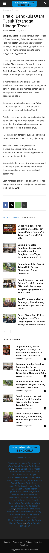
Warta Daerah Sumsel (18, 477)
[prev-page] (4, 331)
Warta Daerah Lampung (24, 480)
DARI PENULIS (28, 217)
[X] (11, 205)
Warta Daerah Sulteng (31, 511)
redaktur (12, 31)
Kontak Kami (24, 545)
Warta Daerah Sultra (24, 508)
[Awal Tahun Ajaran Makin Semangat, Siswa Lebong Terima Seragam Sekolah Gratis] (9, 302)
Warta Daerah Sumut (17, 466)
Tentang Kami (18, 542)
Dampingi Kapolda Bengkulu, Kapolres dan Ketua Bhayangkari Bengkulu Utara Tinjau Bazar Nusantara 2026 (30, 251)
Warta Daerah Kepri (24, 469)
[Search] (45, 3)
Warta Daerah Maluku (24, 520)
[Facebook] (5, 205)
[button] (4, 3)
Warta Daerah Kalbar (23, 497)
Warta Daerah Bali (24, 491)
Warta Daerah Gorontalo (21, 514)
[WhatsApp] (18, 205)
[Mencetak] (24, 205)
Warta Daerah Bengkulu (27, 474)
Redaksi (7, 542)
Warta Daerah (14, 463)
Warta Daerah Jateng (24, 486)
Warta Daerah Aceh (31, 463)
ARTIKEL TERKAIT (11, 217)
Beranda (6, 10)
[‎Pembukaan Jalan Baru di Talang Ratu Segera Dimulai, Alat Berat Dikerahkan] (9, 267)
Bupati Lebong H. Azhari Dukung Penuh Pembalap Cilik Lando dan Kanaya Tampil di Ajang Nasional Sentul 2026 (31, 286)
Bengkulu (15, 10)
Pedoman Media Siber (34, 542)
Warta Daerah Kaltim (24, 503)
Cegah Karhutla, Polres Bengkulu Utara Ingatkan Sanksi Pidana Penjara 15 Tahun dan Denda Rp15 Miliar (31, 232)
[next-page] (8, 331)
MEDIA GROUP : (24, 457)
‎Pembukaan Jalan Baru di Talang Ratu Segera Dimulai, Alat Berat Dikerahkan (30, 384)
